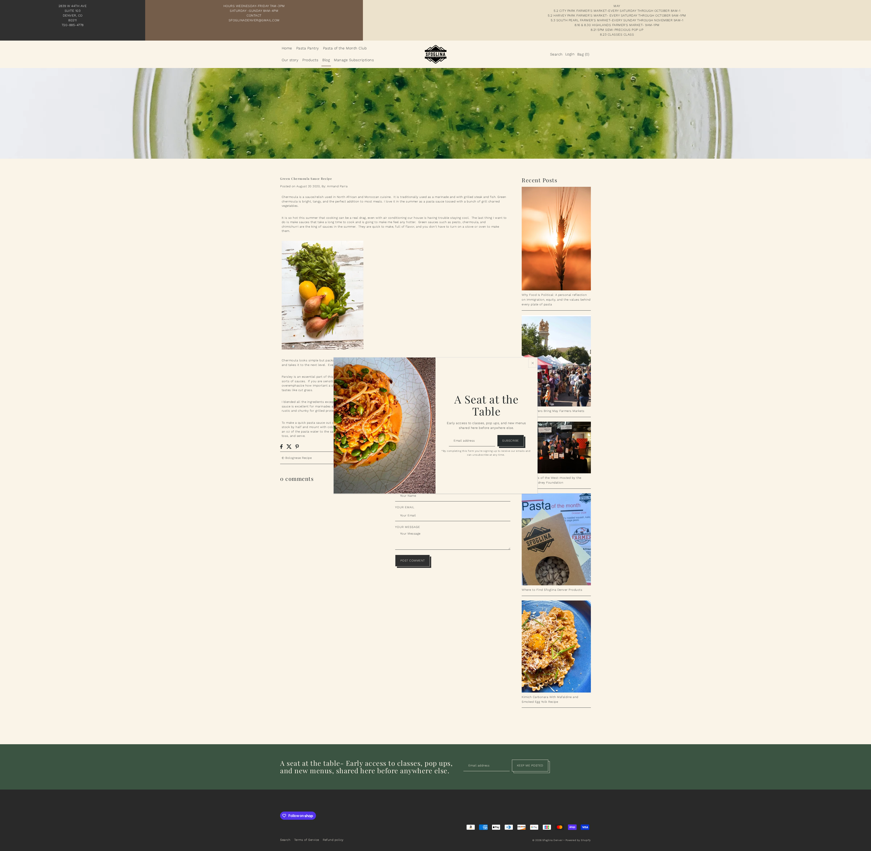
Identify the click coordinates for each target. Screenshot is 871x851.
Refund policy (333, 839)
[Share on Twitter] (289, 446)
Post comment (412, 560)
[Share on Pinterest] (297, 446)
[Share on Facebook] (281, 446)
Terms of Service (306, 839)
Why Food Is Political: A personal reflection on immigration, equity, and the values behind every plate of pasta (556, 299)
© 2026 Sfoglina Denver (547, 840)
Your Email (404, 507)
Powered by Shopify (578, 840)
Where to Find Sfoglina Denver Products (552, 589)
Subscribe (510, 440)
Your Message (407, 527)
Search (285, 839)
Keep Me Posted (530, 765)
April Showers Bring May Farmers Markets (553, 411)
